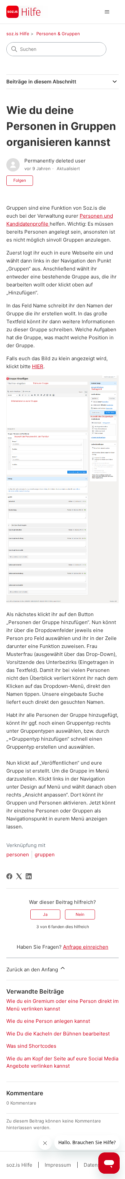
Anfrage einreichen (85, 947)
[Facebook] (9, 876)
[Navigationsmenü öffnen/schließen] (107, 12)
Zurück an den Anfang (32, 969)
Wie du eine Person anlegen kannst (48, 1021)
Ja (45, 914)
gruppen (45, 854)
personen (17, 854)
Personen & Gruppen (58, 33)
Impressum (58, 1165)
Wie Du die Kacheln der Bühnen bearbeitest (58, 1033)
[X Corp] (19, 876)
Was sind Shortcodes (31, 1046)
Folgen (19, 180)
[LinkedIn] (29, 876)
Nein (80, 914)
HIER (37, 366)
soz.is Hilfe (17, 33)
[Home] (27, 12)
